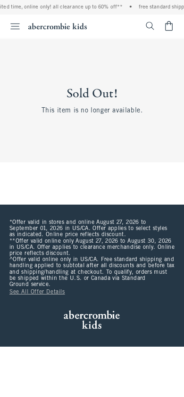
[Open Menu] (11, 26)
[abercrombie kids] (57, 26)
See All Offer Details (37, 292)
